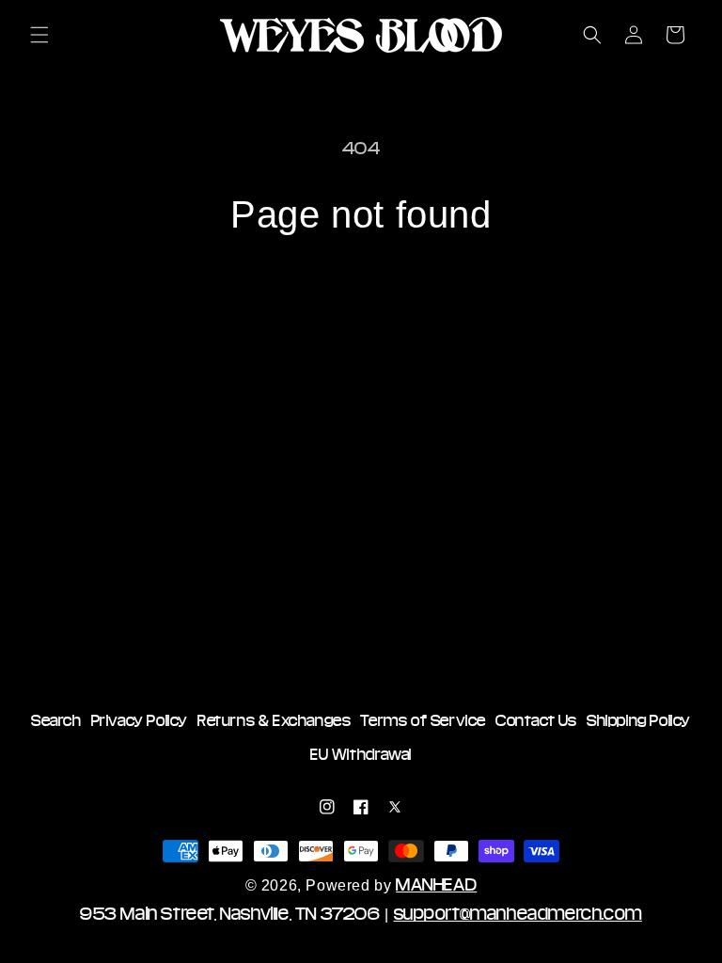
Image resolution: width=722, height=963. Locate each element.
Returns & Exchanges (274, 720)
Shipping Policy (639, 720)
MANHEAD (436, 884)
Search (56, 720)
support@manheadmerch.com (518, 913)
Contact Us (536, 720)
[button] (39, 34)
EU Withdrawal (361, 754)
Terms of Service (423, 720)
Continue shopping (361, 298)
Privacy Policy (139, 720)
